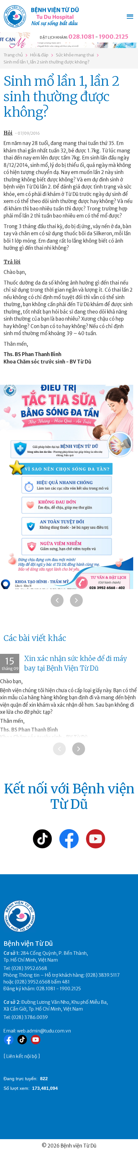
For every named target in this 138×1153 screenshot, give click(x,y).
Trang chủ (13, 55)
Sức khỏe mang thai (75, 55)
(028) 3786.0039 (30, 1017)
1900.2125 (113, 36)
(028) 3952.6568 (29, 968)
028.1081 (81, 36)
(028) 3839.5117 (103, 975)
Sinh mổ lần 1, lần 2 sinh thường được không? (47, 62)
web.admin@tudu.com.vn (44, 1031)
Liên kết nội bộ (21, 1056)
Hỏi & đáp (39, 55)
